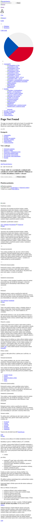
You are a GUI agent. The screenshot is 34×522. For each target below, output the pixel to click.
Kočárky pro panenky (9, 138)
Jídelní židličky (8, 141)
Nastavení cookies (24, 187)
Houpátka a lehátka (9, 139)
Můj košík (4, 30)
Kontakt (6, 157)
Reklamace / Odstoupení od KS (12, 152)
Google (6, 423)
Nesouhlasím (12, 224)
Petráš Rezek (21, 432)
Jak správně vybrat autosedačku (12, 156)
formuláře (3, 348)
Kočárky (6, 136)
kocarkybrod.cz (15, 187)
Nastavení (20, 224)
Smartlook (6, 427)
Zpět (2, 434)
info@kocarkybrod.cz (6, 164)
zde (6, 346)
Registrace (6, 27)
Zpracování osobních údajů (11, 153)
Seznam (6, 426)
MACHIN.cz (15, 189)
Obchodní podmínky (9, 149)
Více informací (4, 300)
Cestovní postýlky (8, 142)
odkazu (2, 505)
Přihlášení (6, 26)
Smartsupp (6, 429)
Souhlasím (11, 300)
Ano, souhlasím (5, 224)
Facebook (6, 422)
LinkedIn (6, 424)
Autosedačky (7, 135)
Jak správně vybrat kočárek (11, 154)
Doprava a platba (8, 150)
